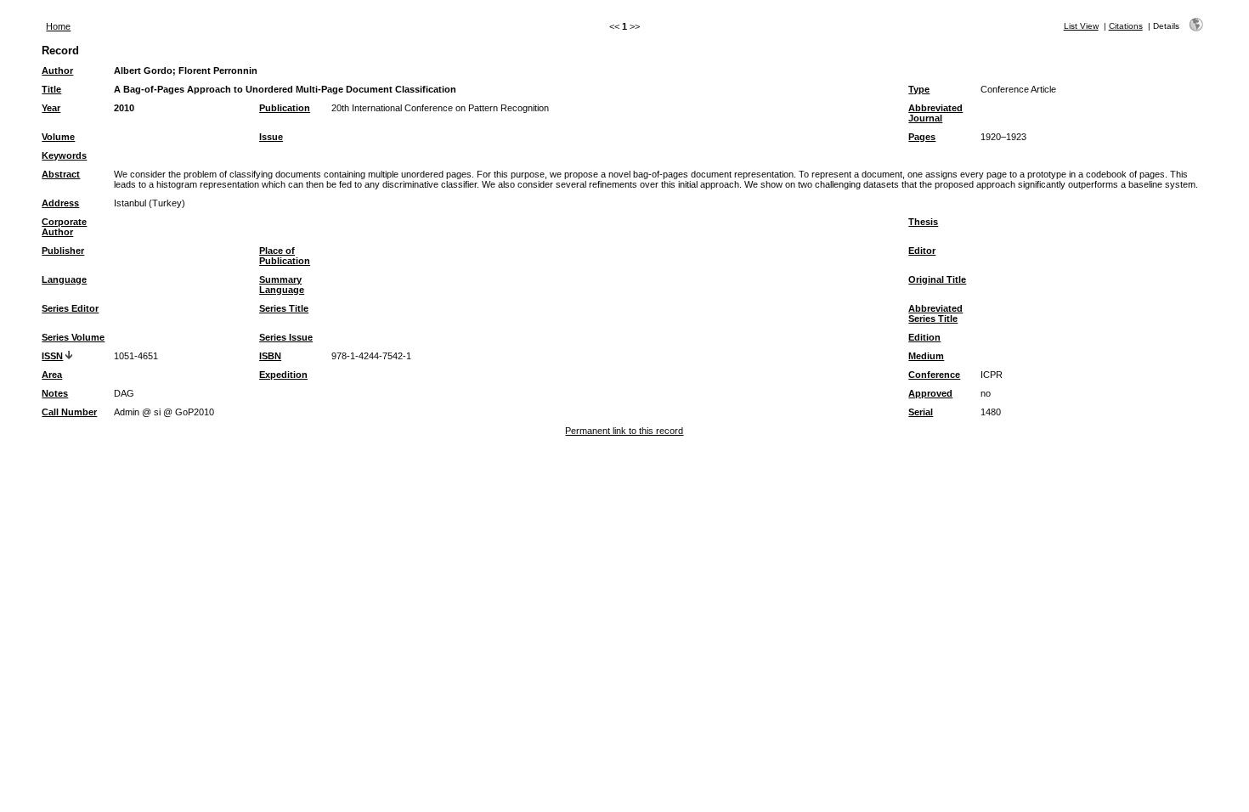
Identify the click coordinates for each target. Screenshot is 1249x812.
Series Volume (73, 337)
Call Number (69, 412)
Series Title (283, 308)
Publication (284, 108)
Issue (271, 137)
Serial (920, 412)
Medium (926, 356)
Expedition (283, 374)
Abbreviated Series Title (935, 313)
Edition (924, 337)
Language (64, 279)
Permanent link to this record (624, 431)
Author (57, 70)
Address (60, 203)
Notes (55, 393)
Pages (921, 137)
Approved (930, 393)
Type (919, 89)
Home (58, 26)
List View (1081, 26)
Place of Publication (284, 255)
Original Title (937, 279)
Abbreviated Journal (935, 113)
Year (51, 108)
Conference (934, 374)
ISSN (52, 356)
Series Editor (70, 308)
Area (52, 374)
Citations (1126, 26)
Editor (921, 250)
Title (51, 89)
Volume (58, 137)
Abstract (61, 174)
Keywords (64, 155)
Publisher (63, 250)
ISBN (270, 356)
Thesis (923, 222)
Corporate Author (64, 227)
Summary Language (281, 284)
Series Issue (286, 337)
